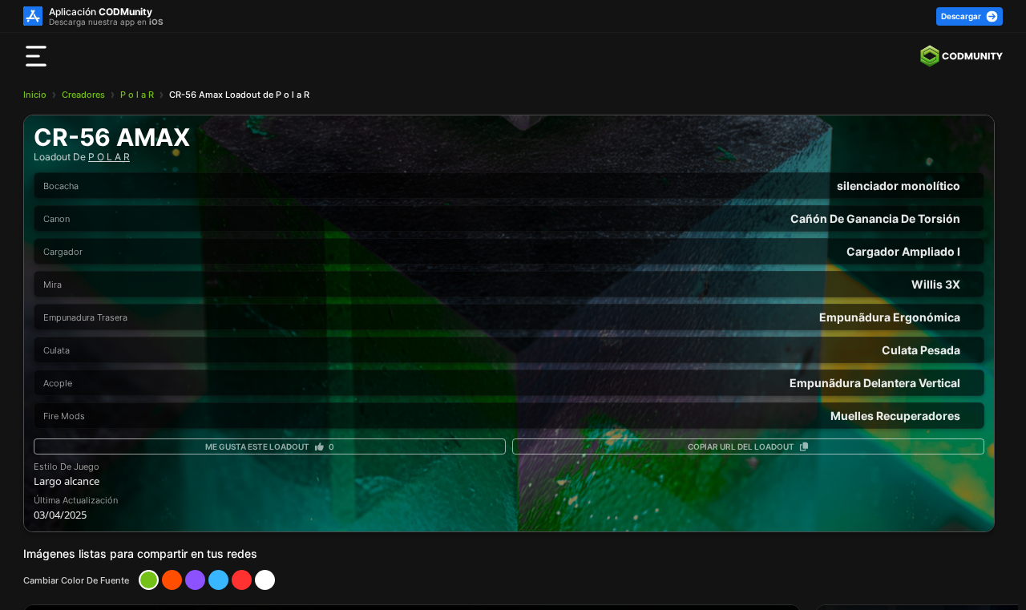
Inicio (34, 94)
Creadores (83, 94)
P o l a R (137, 94)
